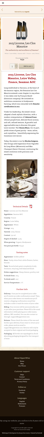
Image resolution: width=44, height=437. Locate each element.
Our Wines (22, 366)
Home (22, 361)
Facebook (22, 390)
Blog (22, 363)
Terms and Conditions (22, 379)
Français (22, 406)
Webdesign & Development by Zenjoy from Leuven (16, 433)
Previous (2, 9)
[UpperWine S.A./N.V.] (22, 2)
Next (42, 9)
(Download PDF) (30, 206)
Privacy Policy (22, 381)
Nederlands (22, 404)
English (22, 401)
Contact (22, 377)
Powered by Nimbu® (36, 433)
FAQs (22, 374)
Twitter (22, 392)
